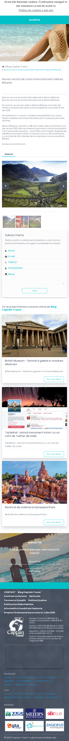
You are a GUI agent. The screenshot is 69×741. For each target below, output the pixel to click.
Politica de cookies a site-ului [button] (36, 10)
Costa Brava (25, 680)
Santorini (52, 677)
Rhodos (29, 677)
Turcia (7, 693)
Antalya (8, 677)
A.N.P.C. (32, 622)
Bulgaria (50, 693)
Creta (19, 677)
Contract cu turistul (15, 596)
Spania (29, 693)
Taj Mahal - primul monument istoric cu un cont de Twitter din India (32, 434)
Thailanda (52, 697)
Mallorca (21, 684)
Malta (32, 684)
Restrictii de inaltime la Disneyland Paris (30, 507)
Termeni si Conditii (15, 600)
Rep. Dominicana (13, 697)
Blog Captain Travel (16, 66)
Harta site (34, 596)
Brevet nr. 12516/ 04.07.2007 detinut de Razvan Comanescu (46, 627)
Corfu (40, 677)
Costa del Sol (43, 680)
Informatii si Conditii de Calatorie (23, 608)
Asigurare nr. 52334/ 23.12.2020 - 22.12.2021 (46, 631)
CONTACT (9, 592)
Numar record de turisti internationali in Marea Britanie (32, 69)
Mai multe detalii (54, 379)
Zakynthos (9, 680)
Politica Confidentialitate (18, 604)
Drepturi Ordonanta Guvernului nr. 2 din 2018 (29, 612)
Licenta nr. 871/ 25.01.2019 (39, 626)
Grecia (18, 693)
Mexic (28, 697)
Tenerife (8, 684)
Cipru (40, 693)
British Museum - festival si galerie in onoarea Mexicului (34, 362)
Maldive (39, 697)
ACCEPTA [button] (34, 20)
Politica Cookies (37, 600)
